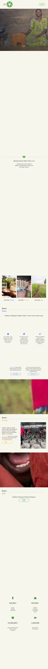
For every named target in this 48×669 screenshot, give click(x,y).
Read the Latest (24, 500)
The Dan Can (33, 374)
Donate (42, 4)
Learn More (15, 374)
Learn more (6, 442)
